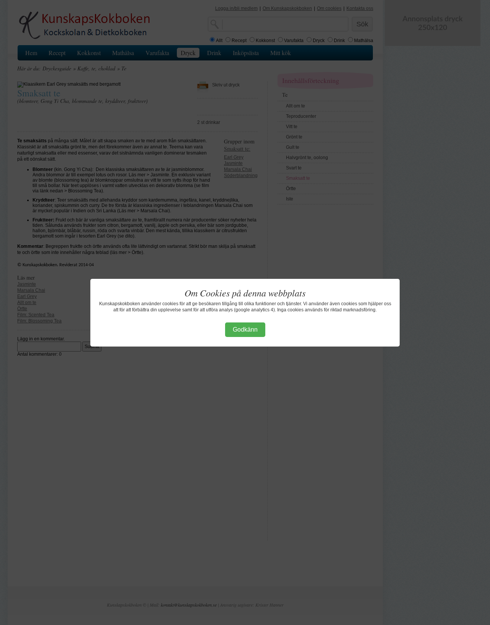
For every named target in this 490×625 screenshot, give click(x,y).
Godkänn (245, 329)
